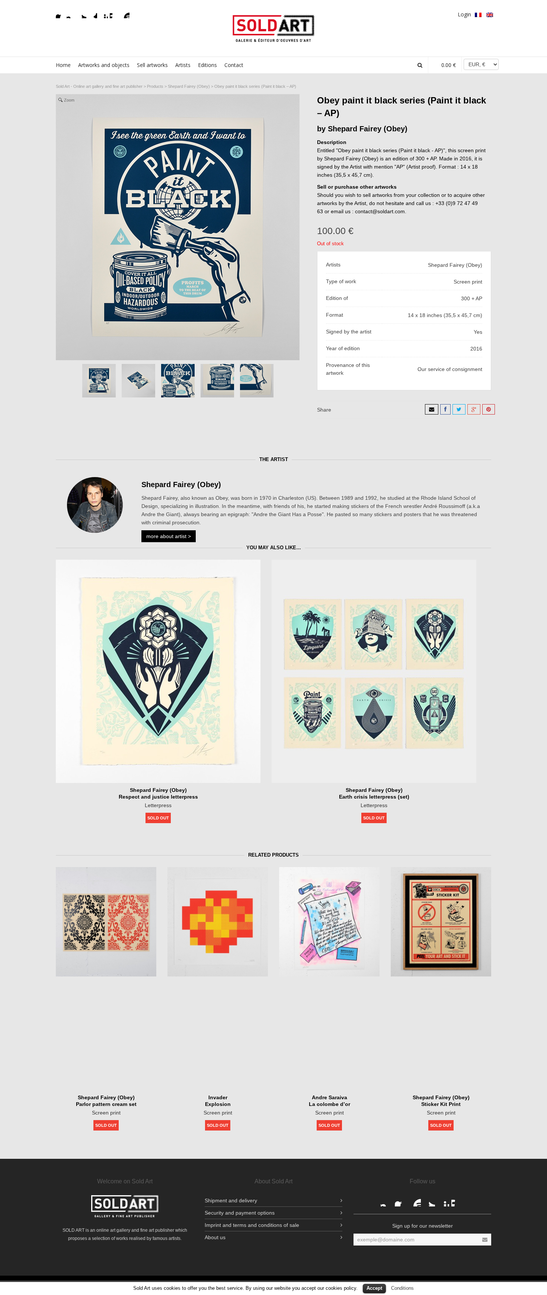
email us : (343, 211)
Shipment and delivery (231, 1200)
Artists (183, 64)
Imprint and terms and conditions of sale (252, 1225)
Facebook (60, 13)
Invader (217, 1097)
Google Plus (92, 13)
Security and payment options (240, 1213)
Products (155, 86)
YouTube (125, 13)
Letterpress (158, 805)
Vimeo (114, 13)
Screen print (106, 1113)
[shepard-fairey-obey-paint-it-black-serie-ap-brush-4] (256, 380)
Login (464, 14)
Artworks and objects (103, 64)
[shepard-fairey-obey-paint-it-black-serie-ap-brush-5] (138, 380)
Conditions (402, 1288)
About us (215, 1237)
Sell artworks (152, 64)
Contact (233, 64)
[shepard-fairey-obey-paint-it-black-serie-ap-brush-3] (217, 380)
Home (63, 64)
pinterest (103, 13)
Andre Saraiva (329, 1097)
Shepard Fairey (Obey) (189, 86)
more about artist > (168, 536)
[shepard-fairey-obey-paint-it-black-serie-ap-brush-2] (177, 380)
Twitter (81, 13)
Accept (374, 1288)
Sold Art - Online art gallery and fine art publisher (99, 86)
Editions (207, 64)
